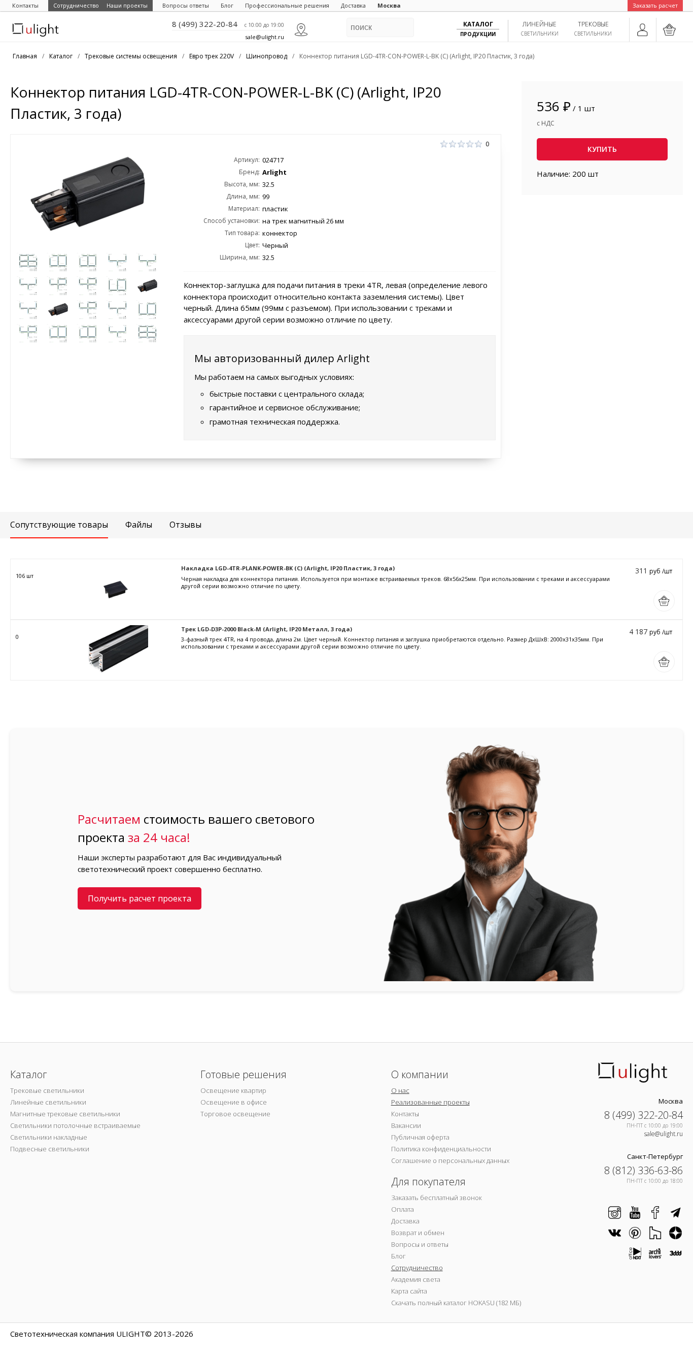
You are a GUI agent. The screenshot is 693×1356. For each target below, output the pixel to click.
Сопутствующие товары (59, 524)
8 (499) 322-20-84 (204, 24)
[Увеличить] (88, 194)
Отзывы (185, 524)
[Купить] (664, 600)
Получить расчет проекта (139, 898)
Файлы (138, 524)
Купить (602, 149)
